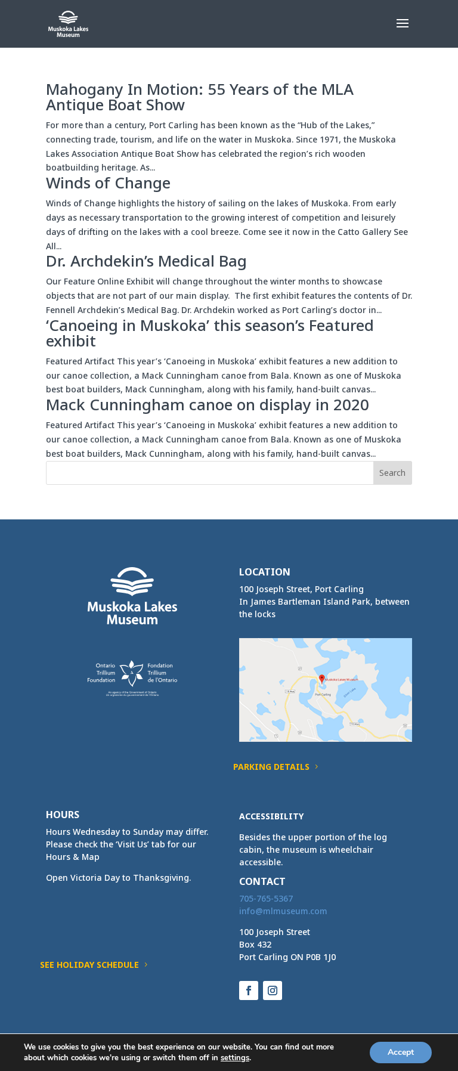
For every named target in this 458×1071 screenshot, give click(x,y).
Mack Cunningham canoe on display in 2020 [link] (207, 404)
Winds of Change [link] (108, 182)
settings (235, 1058)
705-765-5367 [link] (266, 898)
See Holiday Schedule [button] (89, 964)
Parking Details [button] (271, 766)
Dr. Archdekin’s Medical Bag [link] (146, 260)
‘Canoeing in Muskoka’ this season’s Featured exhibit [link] (210, 332)
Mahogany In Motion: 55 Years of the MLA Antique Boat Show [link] (200, 96)
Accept (401, 1052)
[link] (68, 23)
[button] (402, 31)
